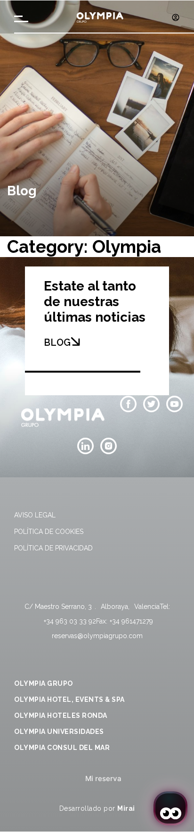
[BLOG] (75, 341)
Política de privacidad (53, 548)
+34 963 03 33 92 (70, 621)
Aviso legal (35, 515)
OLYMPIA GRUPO (43, 683)
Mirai (126, 808)
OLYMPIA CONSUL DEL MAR (62, 747)
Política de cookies (48, 531)
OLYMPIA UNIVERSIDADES (59, 731)
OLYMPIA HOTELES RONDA (60, 715)
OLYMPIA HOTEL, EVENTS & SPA (69, 699)
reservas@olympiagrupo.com (97, 636)
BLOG (57, 342)
